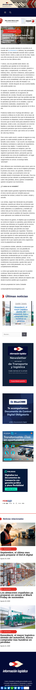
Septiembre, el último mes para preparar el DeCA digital (16, 553)
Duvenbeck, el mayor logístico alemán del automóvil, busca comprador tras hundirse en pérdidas (18, 314)
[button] (15, 323)
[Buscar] (24, 334)
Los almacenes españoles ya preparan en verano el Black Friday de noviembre (16, 595)
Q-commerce (12, 50)
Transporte (21, 303)
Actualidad (12, 31)
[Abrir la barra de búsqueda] (10, 12)
